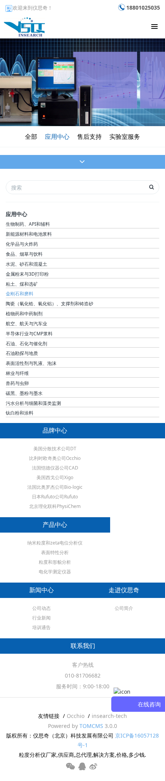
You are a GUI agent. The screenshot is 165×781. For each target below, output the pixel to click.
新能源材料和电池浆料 (29, 234)
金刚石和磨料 (19, 293)
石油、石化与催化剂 (26, 343)
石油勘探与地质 (22, 353)
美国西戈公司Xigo (54, 477)
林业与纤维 (17, 373)
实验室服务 (124, 136)
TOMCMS (91, 725)
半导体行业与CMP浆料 (29, 333)
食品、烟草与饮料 (24, 254)
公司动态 (41, 608)
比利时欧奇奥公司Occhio (55, 458)
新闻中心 (41, 590)
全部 (31, 136)
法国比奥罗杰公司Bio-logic (54, 487)
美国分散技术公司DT (54, 448)
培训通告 (41, 627)
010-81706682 (83, 675)
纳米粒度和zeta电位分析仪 (54, 543)
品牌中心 (55, 430)
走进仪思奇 (124, 590)
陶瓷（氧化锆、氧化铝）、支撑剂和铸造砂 (49, 303)
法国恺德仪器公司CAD (55, 468)
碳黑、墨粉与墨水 (24, 393)
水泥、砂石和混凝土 (26, 264)
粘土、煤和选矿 (22, 284)
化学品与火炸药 (22, 244)
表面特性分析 (55, 552)
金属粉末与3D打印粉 (27, 274)
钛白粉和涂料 (19, 413)
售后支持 (89, 136)
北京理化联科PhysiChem (55, 506)
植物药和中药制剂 (24, 313)
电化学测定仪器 (55, 571)
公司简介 (124, 608)
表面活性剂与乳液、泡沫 (31, 363)
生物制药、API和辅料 (28, 224)
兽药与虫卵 (17, 383)
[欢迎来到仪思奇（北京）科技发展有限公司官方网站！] (24, 25)
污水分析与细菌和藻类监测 (33, 403)
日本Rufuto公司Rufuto (55, 496)
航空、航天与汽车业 (26, 323)
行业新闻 (41, 617)
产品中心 (55, 524)
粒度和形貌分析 (55, 562)
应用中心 (57, 136)
